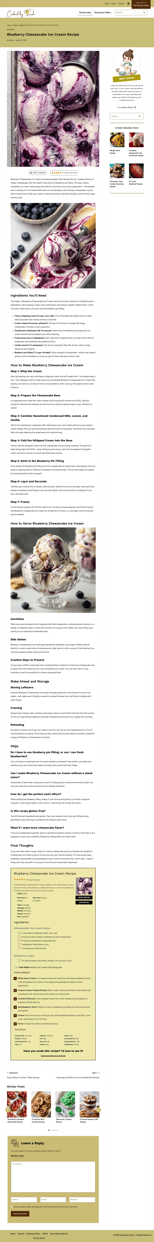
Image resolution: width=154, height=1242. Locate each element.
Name (15, 1199)
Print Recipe (84, 897)
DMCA (45, 1234)
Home (107, 4)
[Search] (139, 116)
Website (74, 1199)
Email (44, 1199)
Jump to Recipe (38, 173)
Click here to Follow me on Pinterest (53, 1056)
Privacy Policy (39, 1238)
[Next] (98, 1109)
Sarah (11, 40)
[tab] (48, 1130)
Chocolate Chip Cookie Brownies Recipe (117, 184)
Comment (17, 1164)
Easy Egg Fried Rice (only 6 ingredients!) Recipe (77, 1075)
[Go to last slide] (7, 1109)
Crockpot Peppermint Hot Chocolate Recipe (136, 153)
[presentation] (117, 139)
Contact (121, 4)
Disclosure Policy (33, 1234)
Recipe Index (85, 12)
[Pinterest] (128, 4)
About (113, 4)
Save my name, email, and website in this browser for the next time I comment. (46, 1207)
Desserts (11, 29)
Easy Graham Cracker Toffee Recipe (23, 1075)
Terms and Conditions (59, 1234)
